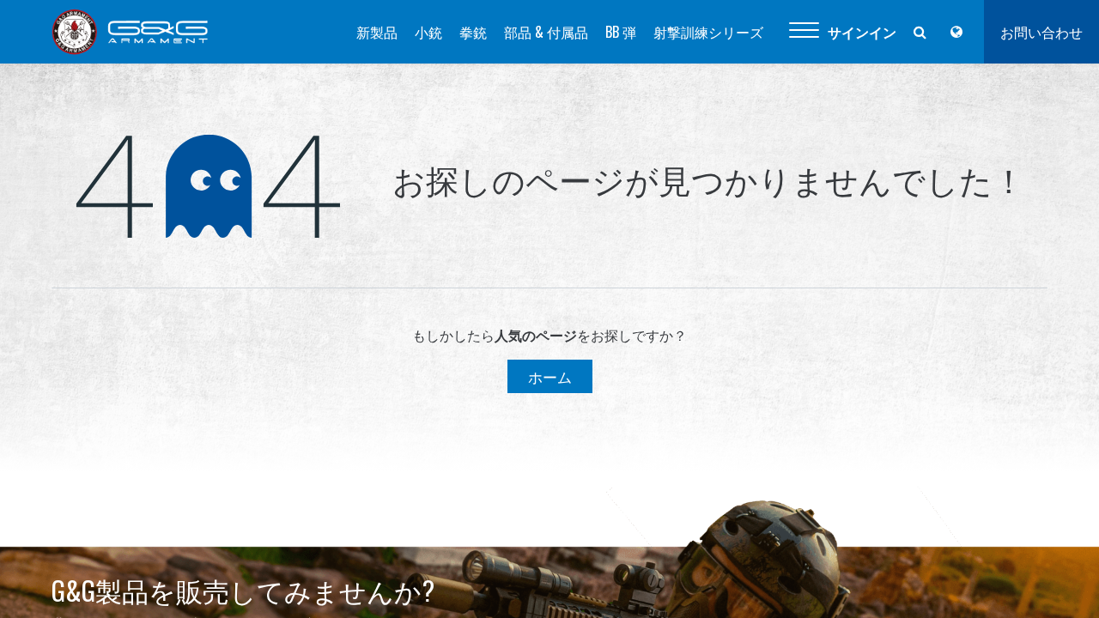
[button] (804, 31)
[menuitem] (377, 32)
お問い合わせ (1041, 31)
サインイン (862, 31)
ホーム (550, 376)
